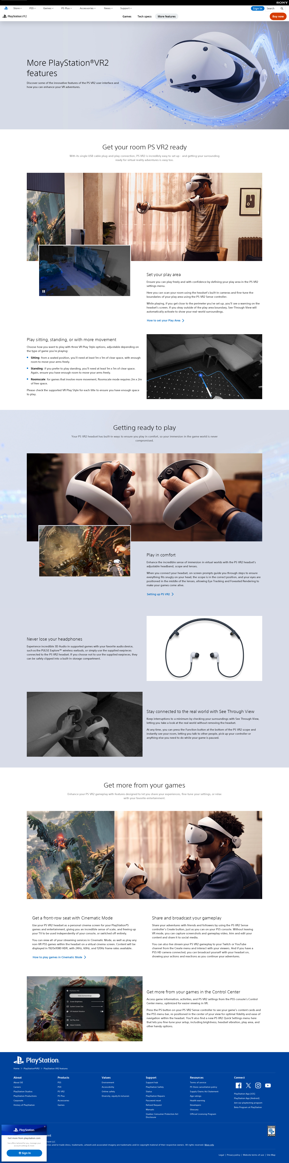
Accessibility (108, 1087)
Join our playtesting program (248, 1102)
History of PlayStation (24, 1105)
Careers (17, 1087)
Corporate (18, 1100)
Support (125, 8)
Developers (195, 1105)
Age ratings (195, 1096)
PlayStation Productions (25, 1096)
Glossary (194, 1109)
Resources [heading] (197, 1077)
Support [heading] (151, 1077)
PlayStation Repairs (155, 1096)
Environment (108, 1082)
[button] (43, 291)
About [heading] (18, 1077)
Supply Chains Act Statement (204, 1091)
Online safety (108, 1091)
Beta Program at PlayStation (248, 1107)
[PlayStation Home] (6, 8)
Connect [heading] (239, 1077)
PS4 (59, 1087)
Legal (221, 1155)
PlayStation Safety (155, 1087)
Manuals (150, 1109)
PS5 (31, 8)
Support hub (152, 1082)
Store (16, 8)
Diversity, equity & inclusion (115, 1096)
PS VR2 (61, 1091)
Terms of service (198, 1082)
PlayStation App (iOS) (244, 1093)
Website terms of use (253, 1155)
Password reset (153, 1100)
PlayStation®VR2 (31, 1068)
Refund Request (154, 1105)
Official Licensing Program (203, 1114)
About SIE (18, 1082)
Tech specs (145, 16)
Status (149, 1091)
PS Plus (65, 8)
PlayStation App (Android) (246, 1098)
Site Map (271, 1155)
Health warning (197, 1100)
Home (16, 1068)
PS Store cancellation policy (203, 1087)
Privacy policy (233, 1155)
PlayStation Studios (23, 1091)
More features (167, 16)
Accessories (86, 8)
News (107, 8)
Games (47, 8)
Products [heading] (63, 1077)
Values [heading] (106, 1077)
